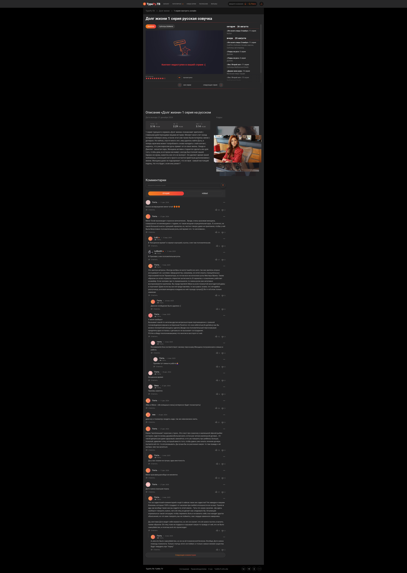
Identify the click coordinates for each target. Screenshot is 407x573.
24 (219, 408)
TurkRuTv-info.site (221, 569)
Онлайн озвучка (247, 45)
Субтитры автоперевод (235, 48)
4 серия (236, 59)
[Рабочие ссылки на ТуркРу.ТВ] (259, 569)
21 (219, 422)
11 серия (241, 32)
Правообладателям (198, 569)
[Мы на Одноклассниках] (254, 569)
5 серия (236, 53)
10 (219, 295)
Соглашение (184, 569)
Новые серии (191, 4)
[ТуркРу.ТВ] (151, 4)
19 (219, 450)
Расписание (203, 4)
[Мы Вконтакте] (244, 569)
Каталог (166, 4)
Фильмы (214, 4)
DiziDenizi (237, 45)
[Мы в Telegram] (249, 569)
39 (219, 210)
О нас (210, 569)
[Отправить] (223, 185)
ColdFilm (230, 45)
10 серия (238, 78)
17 (219, 260)
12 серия (238, 72)
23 (219, 478)
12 (219, 337)
